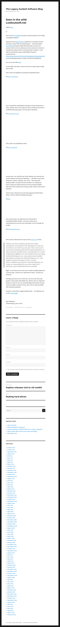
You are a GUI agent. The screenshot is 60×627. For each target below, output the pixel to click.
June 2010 (10, 482)
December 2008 (11, 520)
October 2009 (11, 499)
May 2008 (10, 534)
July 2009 (10, 505)
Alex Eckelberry (9, 307)
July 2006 (10, 579)
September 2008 (12, 526)
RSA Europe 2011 (12, 433)
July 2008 (10, 530)
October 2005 (11, 598)
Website (8, 362)
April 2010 (10, 487)
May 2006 (10, 583)
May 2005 (10, 608)
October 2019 (11, 447)
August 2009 (11, 503)
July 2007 (10, 555)
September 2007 (12, 550)
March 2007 (10, 563)
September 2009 (12, 501)
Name (8, 347)
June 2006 (10, 581)
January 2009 (11, 517)
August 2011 (10, 454)
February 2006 (11, 590)
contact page (13, 293)
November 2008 (12, 522)
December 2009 (12, 495)
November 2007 (12, 546)
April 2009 (10, 511)
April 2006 (10, 586)
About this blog (11, 425)
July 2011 (9, 456)
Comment (9, 325)
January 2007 (11, 567)
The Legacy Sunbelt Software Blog (24, 9)
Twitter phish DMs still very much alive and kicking (22, 431)
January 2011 (11, 468)
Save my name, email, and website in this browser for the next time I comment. (26, 369)
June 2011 (10, 458)
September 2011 (12, 452)
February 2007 (11, 565)
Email (8, 354)
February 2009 (11, 515)
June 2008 (10, 532)
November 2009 (12, 497)
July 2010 (10, 480)
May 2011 (10, 460)
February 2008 (11, 540)
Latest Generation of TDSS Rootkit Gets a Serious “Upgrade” (25, 429)
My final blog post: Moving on (16, 427)
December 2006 (12, 569)
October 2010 (11, 474)
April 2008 (10, 536)
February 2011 (11, 466)
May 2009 (10, 509)
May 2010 (10, 484)
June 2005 (10, 606)
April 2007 (10, 561)
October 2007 (11, 548)
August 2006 (11, 577)
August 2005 (11, 602)
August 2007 (11, 553)
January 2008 (11, 542)
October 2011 (11, 449)
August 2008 (11, 528)
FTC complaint (17, 35)
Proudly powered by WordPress (30, 622)
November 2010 (11, 472)
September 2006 (12, 575)
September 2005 (12, 600)
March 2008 (10, 538)
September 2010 (12, 476)
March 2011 (10, 464)
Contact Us (34, 239)
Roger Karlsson (19, 41)
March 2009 (10, 513)
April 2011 (10, 462)
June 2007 (10, 557)
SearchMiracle (10, 46)
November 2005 (12, 596)
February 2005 (11, 614)
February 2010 (11, 491)
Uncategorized (28, 307)
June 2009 (10, 507)
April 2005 (10, 610)
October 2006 (11, 573)
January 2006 (11, 592)
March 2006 (10, 588)
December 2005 (11, 594)
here (11, 27)
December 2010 (11, 470)
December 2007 (11, 544)
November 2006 (12, 571)
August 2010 (10, 478)
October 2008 (11, 524)
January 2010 (11, 493)
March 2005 (10, 612)
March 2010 (10, 489)
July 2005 (10, 604)
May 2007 (10, 559)
